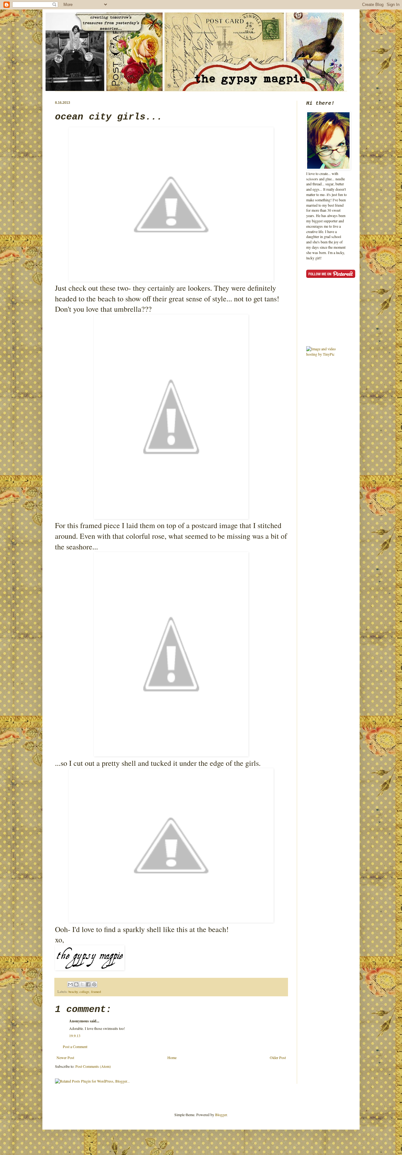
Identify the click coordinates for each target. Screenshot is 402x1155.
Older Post (278, 1057)
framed (96, 991)
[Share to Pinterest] (94, 984)
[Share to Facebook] (88, 984)
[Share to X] (82, 984)
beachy (73, 991)
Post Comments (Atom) (93, 1066)
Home (172, 1057)
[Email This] (70, 984)
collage (84, 991)
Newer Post (65, 1057)
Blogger (221, 1114)
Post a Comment (75, 1046)
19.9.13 (74, 1035)
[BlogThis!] (76, 984)
